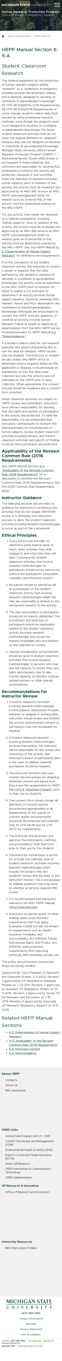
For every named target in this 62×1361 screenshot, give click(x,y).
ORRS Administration (18, 1177)
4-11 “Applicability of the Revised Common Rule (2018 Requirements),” (28, 470)
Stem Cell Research (17, 1163)
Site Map (31, 1324)
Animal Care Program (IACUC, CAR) (27, 1136)
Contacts (11, 1080)
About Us (11, 1085)
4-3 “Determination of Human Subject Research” (30, 251)
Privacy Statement (31, 1329)
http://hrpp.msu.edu (23, 907)
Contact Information (31, 1318)
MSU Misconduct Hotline (21, 1248)
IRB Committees (15, 1090)
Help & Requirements (19, 36)
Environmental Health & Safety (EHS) (29, 1150)
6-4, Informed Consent (24, 1049)
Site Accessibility (31, 1334)
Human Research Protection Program (30, 13)
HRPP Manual (41, 36)
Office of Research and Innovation (27, 1192)
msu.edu (37, 1341)
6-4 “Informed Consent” (36, 789)
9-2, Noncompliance (22, 1053)
